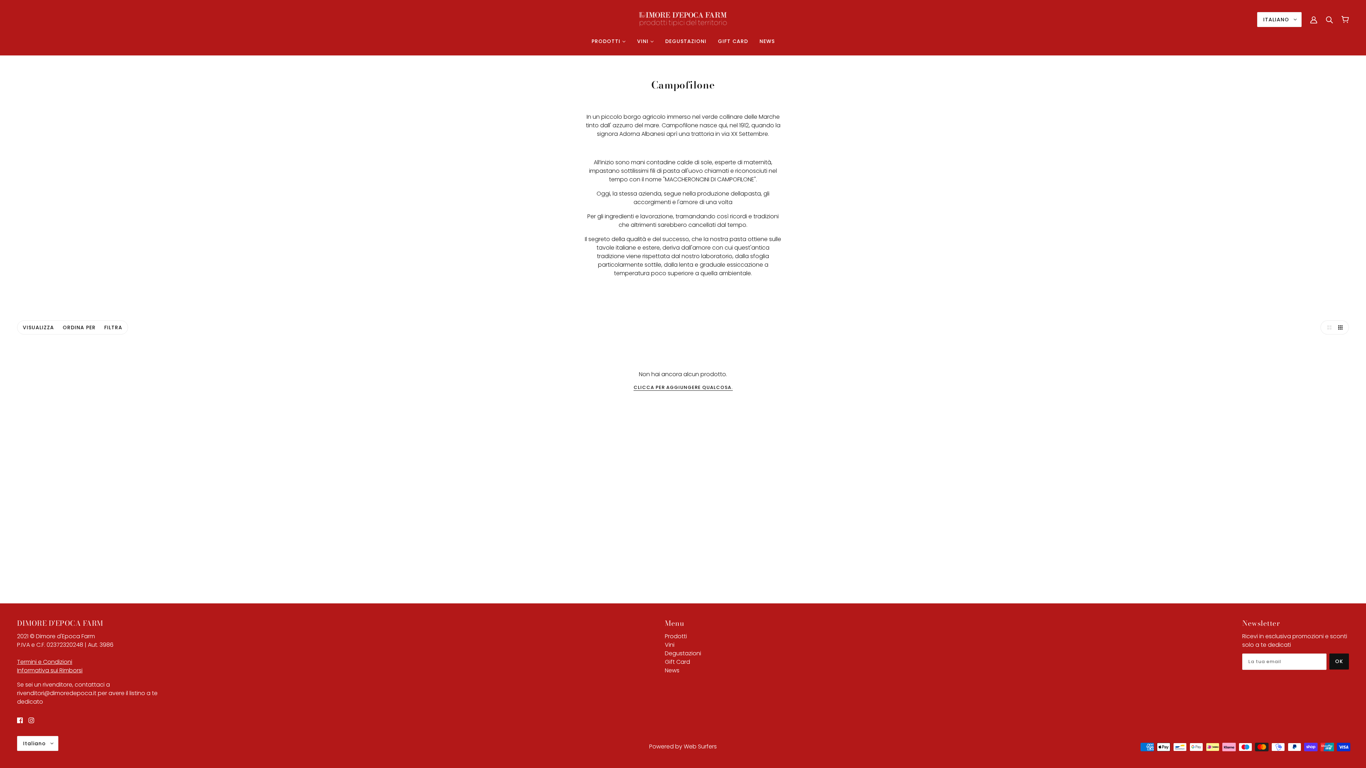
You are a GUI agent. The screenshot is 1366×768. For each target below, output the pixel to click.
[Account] (1313, 19)
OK (1339, 661)
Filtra (113, 327)
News (672, 670)
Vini (669, 645)
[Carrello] (1345, 19)
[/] (683, 19)
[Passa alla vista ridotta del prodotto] (1342, 327)
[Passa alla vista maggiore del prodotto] (1327, 327)
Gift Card (677, 662)
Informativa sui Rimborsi (50, 670)
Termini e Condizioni (44, 662)
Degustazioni (683, 653)
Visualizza (38, 327)
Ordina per (79, 327)
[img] (20, 720)
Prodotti (676, 636)
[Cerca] (1329, 19)
